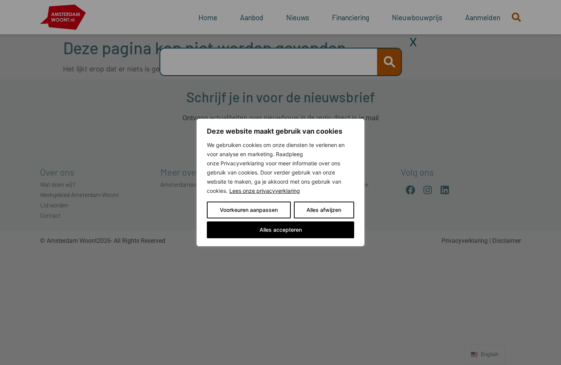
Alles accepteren (281, 229)
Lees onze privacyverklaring (264, 190)
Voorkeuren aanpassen (249, 210)
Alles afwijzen (323, 210)
